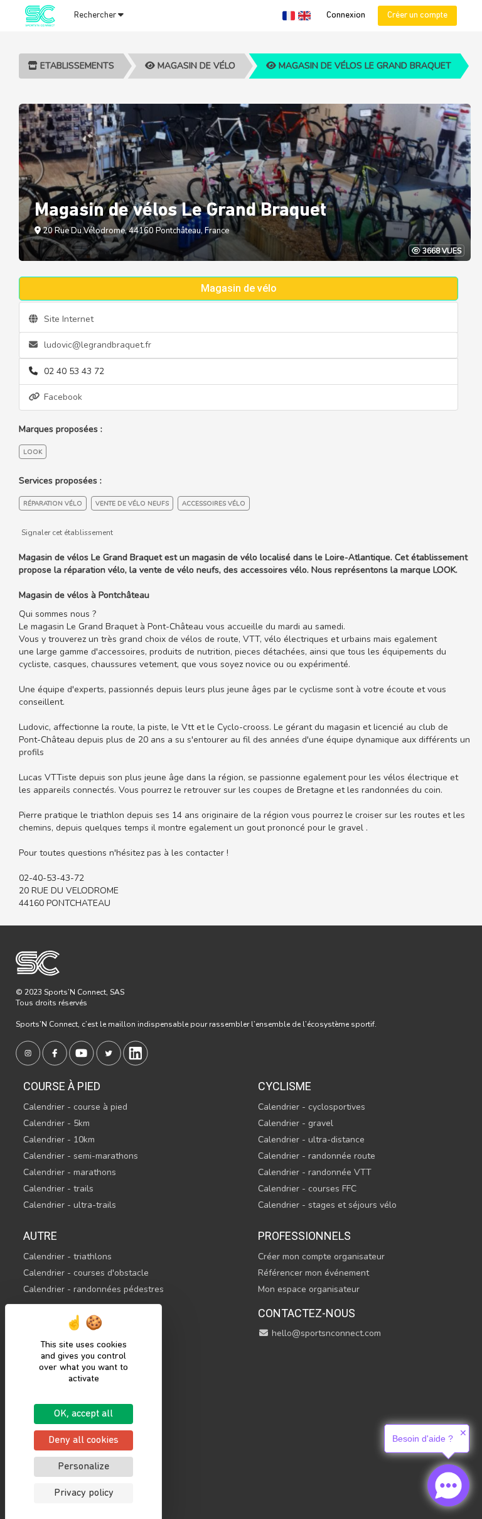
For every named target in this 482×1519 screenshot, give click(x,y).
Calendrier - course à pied (75, 1107)
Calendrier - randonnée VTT (315, 1172)
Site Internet (67, 319)
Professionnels (304, 1235)
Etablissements (76, 66)
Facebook (61, 397)
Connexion (345, 15)
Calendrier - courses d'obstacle (86, 1273)
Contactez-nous (306, 1313)
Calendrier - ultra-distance (311, 1140)
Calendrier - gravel (295, 1123)
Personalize (83, 1467)
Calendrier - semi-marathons (80, 1156)
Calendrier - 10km (59, 1140)
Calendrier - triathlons (67, 1256)
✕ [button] (463, 1433)
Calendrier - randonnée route (316, 1156)
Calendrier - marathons (69, 1172)
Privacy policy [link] (84, 1493)
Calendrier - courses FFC (307, 1189)
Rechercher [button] (96, 15)
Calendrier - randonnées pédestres (93, 1289)
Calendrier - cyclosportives (311, 1107)
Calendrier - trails (58, 1189)
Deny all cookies (83, 1440)
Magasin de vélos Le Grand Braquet (363, 66)
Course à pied (61, 1086)
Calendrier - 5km (56, 1123)
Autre (40, 1235)
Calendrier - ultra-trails (69, 1205)
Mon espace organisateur (309, 1289)
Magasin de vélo (195, 66)
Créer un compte (417, 15)
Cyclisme (284, 1086)
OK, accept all (83, 1414)
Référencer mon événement (313, 1273)
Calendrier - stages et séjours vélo (327, 1205)
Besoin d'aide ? (422, 1438)
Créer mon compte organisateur (321, 1256)
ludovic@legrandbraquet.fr (96, 345)
